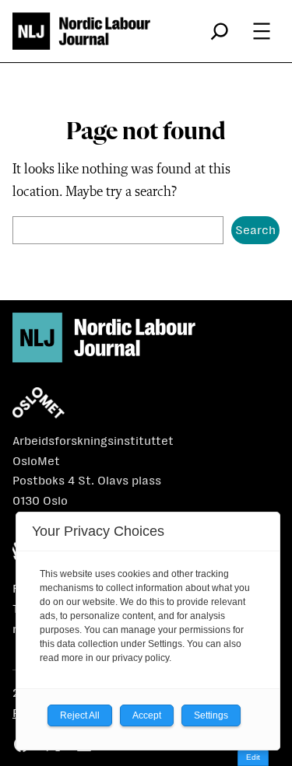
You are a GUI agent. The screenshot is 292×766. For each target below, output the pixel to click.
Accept (146, 715)
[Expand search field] (219, 31)
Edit (253, 757)
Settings (211, 715)
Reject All (80, 715)
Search (255, 229)
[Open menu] (262, 31)
